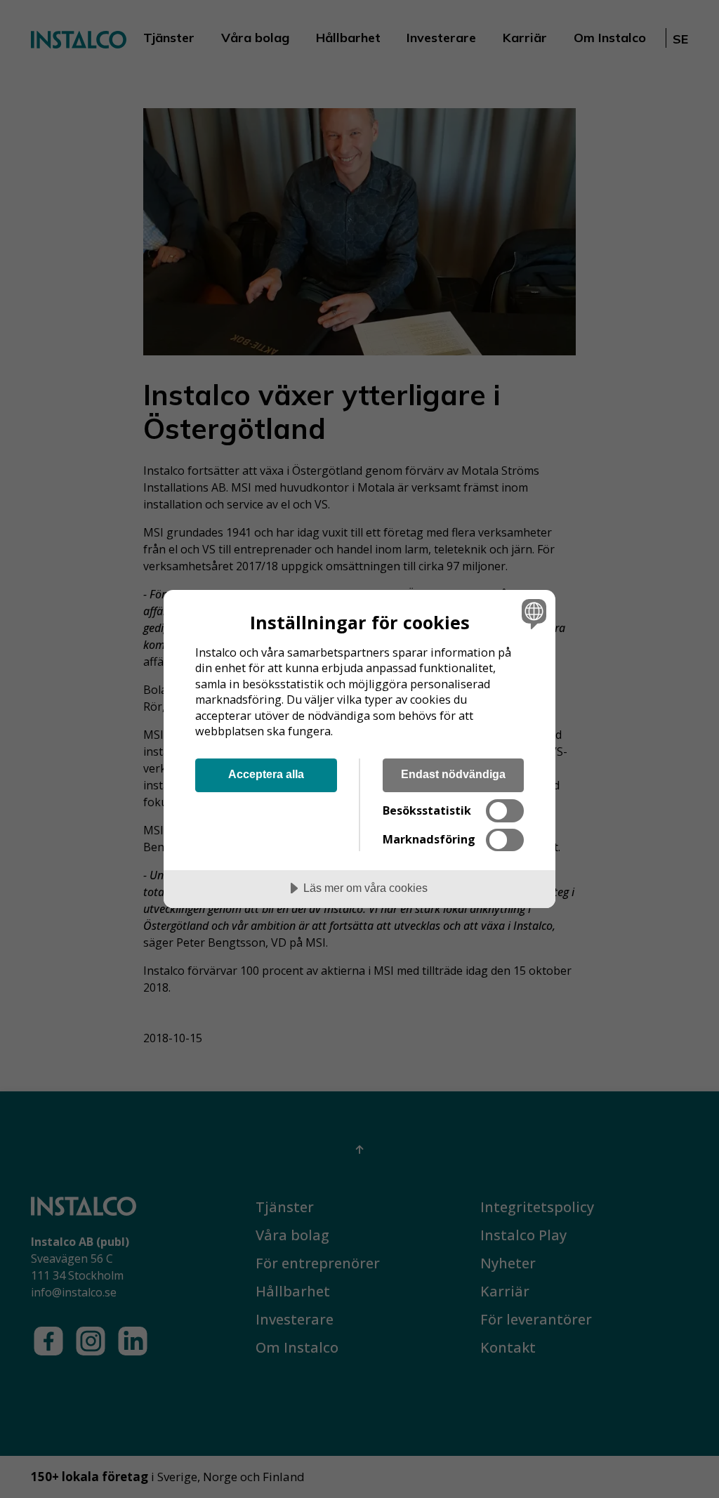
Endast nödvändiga (453, 774)
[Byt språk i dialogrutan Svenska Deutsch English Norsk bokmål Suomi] (532, 614)
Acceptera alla (266, 774)
